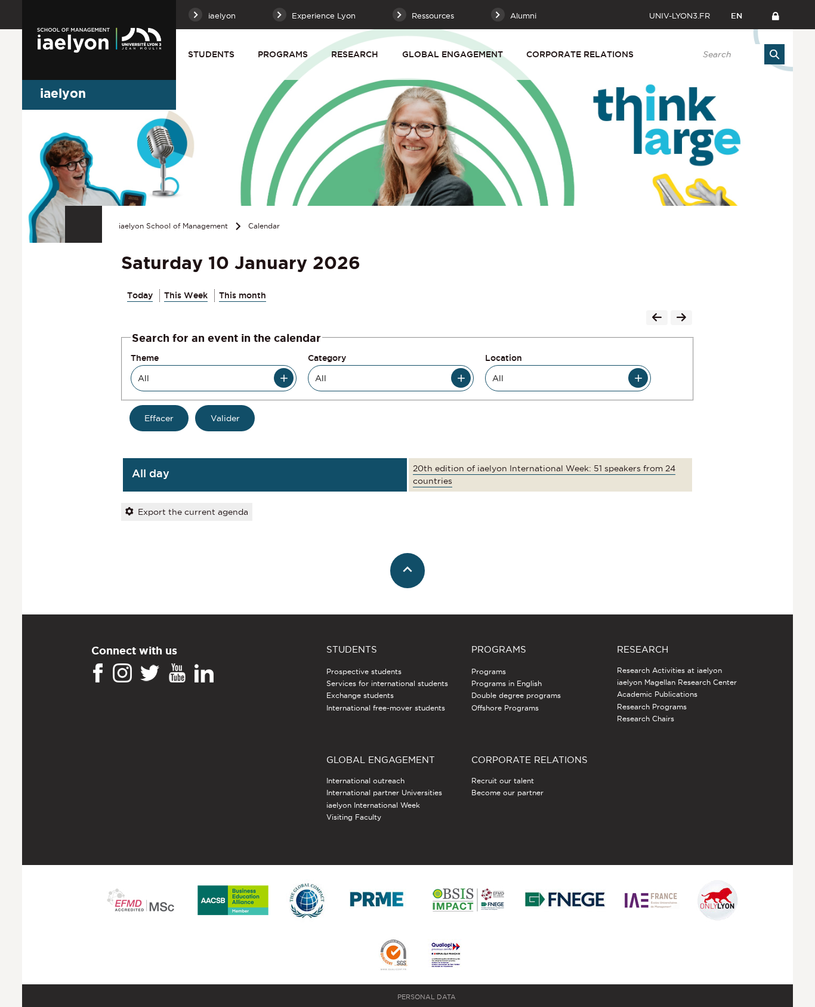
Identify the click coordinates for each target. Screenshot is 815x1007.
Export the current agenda (193, 512)
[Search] (774, 54)
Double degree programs (516, 695)
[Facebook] (97, 673)
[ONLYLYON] (717, 901)
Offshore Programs (505, 708)
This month (242, 295)
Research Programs (652, 707)
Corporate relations (580, 54)
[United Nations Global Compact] (307, 901)
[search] (737, 54)
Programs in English (506, 683)
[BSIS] (468, 900)
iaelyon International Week (373, 805)
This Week (186, 295)
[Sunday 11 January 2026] (681, 318)
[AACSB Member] (233, 901)
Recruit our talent (502, 780)
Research (354, 54)
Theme (145, 358)
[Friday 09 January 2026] (657, 318)
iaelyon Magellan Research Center (677, 682)
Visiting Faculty (353, 817)
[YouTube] (177, 673)
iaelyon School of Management (173, 226)
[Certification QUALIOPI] (446, 955)
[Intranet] (775, 14)
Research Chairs (645, 718)
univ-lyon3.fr (679, 15)
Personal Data (426, 996)
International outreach (365, 780)
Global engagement (452, 54)
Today (140, 295)
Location (503, 358)
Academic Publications (657, 694)
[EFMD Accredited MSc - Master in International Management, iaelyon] (140, 901)
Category (327, 358)
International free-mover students (385, 708)
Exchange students (360, 695)
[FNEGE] (565, 901)
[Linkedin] (204, 673)
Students (211, 54)
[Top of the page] (407, 570)
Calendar (264, 226)
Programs (283, 54)
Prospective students (364, 671)
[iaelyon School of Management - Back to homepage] (99, 40)
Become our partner (507, 792)
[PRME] (377, 901)
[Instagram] (122, 673)
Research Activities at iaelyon (669, 670)
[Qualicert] (393, 956)
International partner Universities (384, 792)
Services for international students (387, 683)
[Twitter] (149, 673)
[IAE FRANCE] (651, 901)
